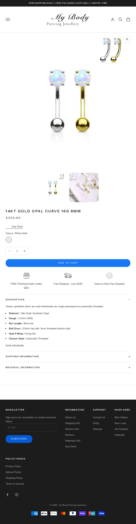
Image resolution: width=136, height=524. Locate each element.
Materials (120, 435)
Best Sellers (121, 417)
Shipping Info (72, 423)
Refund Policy (13, 472)
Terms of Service (15, 483)
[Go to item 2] (84, 187)
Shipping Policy (14, 478)
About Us (70, 417)
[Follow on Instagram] (16, 494)
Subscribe (19, 438)
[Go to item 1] (52, 187)
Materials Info (72, 440)
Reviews (69, 435)
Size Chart (17, 226)
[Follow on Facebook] (7, 494)
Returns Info (72, 429)
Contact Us (99, 417)
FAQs (96, 423)
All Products (121, 429)
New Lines (120, 423)
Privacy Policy (13, 466)
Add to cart (68, 262)
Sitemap (97, 429)
